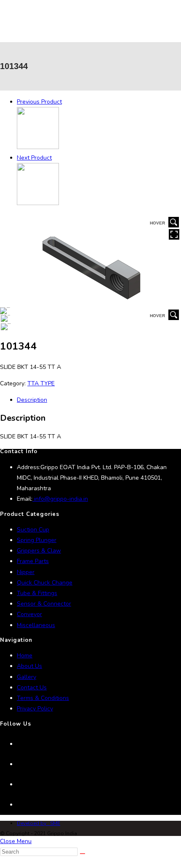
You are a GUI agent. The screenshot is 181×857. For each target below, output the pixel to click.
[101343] (38, 147)
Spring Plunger (36, 540)
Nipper (26, 572)
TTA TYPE (41, 383)
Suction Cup (33, 530)
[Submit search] (82, 853)
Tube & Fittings (37, 593)
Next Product (34, 158)
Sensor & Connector (44, 604)
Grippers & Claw (39, 551)
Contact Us (32, 687)
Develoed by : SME (38, 823)
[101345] (38, 203)
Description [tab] (32, 400)
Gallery (26, 677)
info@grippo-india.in (60, 499)
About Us (29, 666)
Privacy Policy (35, 709)
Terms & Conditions (43, 698)
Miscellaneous (36, 625)
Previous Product (39, 102)
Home (24, 655)
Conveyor (29, 614)
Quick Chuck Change (44, 583)
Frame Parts (33, 561)
